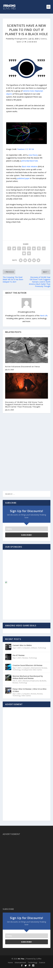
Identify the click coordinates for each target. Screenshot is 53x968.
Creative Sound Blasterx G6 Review (27, 665)
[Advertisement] (23, 567)
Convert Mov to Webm (22, 645)
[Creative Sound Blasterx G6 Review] (8, 667)
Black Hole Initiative (29, 166)
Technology (42, 648)
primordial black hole (29, 161)
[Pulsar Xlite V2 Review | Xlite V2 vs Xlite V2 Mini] (8, 691)
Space (19, 41)
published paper (23, 178)
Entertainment (36, 668)
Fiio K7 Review (18, 655)
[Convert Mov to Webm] (8, 647)
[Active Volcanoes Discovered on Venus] (26, 350)
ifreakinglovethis (20, 38)
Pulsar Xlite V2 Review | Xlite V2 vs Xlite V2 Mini (29, 690)
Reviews (25, 658)
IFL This (21, 959)
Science (44, 38)
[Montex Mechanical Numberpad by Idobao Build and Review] (8, 678)
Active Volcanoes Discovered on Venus (22, 366)
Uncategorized (26, 670)
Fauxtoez (21, 149)
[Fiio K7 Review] (8, 657)
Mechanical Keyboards (31, 681)
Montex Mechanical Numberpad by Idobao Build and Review (28, 677)
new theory (33, 155)
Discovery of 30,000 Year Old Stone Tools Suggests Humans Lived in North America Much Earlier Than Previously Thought (24, 404)
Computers (26, 648)
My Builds (43, 681)
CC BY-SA (30, 149)
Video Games (37, 670)
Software (34, 648)
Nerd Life (43, 315)
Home (10, 962)
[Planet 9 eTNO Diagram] (26, 143)
